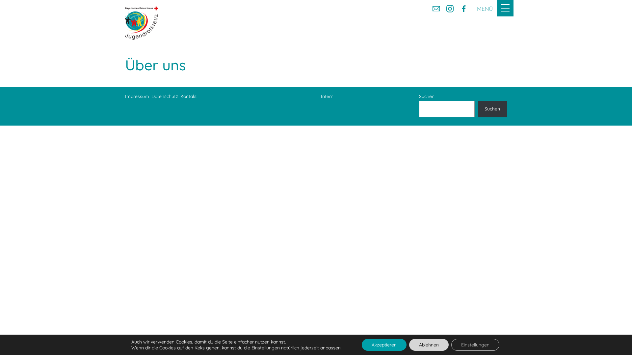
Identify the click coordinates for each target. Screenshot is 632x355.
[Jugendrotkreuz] (141, 23)
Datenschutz (164, 96)
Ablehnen (429, 345)
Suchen (426, 96)
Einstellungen (475, 345)
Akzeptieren (384, 345)
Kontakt (188, 96)
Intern (327, 96)
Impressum (137, 96)
